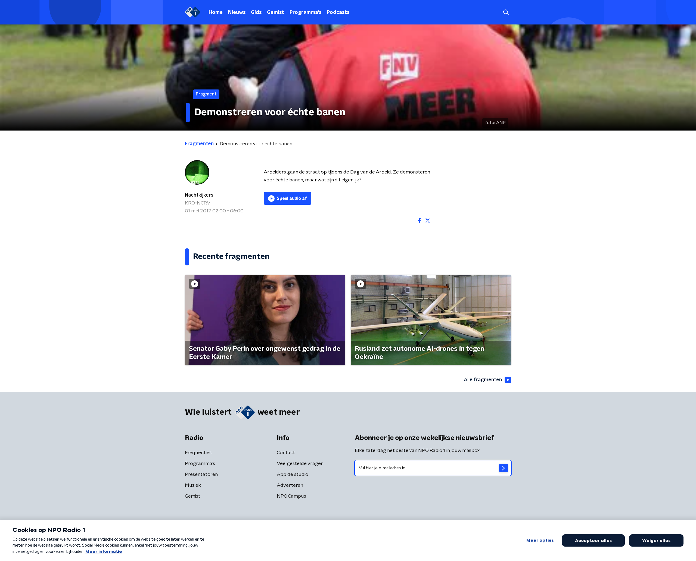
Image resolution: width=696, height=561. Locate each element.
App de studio (292, 474)
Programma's (305, 12)
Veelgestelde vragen (300, 463)
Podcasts (338, 12)
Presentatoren (201, 474)
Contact (286, 452)
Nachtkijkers (199, 195)
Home (216, 12)
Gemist (275, 12)
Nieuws (237, 12)
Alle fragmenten (483, 379)
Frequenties (198, 452)
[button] (506, 12)
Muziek (193, 485)
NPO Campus (291, 496)
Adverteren (290, 485)
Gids (256, 12)
